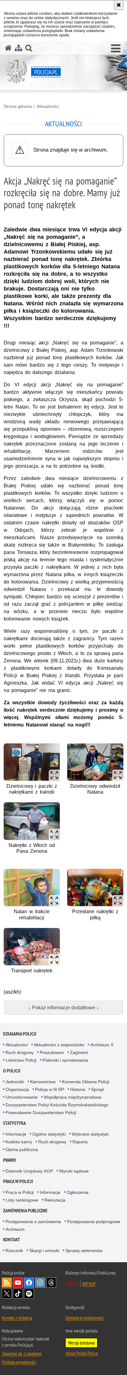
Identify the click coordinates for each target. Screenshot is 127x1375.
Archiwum (15, 1229)
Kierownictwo (43, 1081)
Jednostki (15, 1081)
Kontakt (11, 1239)
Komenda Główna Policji (85, 1081)
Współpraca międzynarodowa (72, 1097)
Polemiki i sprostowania (65, 1060)
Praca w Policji (18, 1181)
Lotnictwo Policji (21, 1060)
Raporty (80, 1141)
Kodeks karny (19, 1141)
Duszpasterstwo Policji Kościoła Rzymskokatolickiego (57, 1104)
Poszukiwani (52, 1052)
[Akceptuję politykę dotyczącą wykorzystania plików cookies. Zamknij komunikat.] (118, 5)
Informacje (16, 1134)
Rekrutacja (54, 1200)
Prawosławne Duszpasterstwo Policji (41, 1112)
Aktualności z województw (59, 1044)
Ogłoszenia (77, 1192)
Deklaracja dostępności (84, 1318)
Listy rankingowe (22, 1200)
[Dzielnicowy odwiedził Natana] (95, 762)
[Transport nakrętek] (32, 946)
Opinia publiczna (22, 1149)
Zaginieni (79, 1052)
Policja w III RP (49, 1089)
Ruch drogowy (20, 1052)
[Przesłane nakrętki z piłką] (95, 887)
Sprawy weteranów (83, 1250)
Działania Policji (19, 1034)
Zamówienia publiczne (25, 1210)
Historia (77, 1089)
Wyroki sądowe (74, 1171)
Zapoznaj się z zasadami (21, 1353)
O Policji (11, 1071)
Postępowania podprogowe (93, 1221)
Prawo (9, 1160)
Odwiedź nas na (18, 1283)
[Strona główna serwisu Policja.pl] (8, 48)
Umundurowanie (22, 1097)
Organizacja (17, 1089)
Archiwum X (101, 1044)
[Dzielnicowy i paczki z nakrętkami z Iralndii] (32, 762)
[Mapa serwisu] (18, 48)
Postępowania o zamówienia (33, 1221)
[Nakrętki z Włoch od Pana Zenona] (32, 821)
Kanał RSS (7, 1283)
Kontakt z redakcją (17, 1318)
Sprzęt (97, 1089)
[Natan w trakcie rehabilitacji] (32, 887)
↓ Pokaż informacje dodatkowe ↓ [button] (63, 1007)
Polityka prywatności (19, 1362)
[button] (116, 48)
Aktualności (48, 106)
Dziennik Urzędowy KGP (29, 1171)
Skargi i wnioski (44, 1250)
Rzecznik (14, 1250)
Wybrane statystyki (90, 1134)
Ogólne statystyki (49, 1134)
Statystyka (14, 1123)
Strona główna (18, 106)
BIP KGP (89, 1284)
